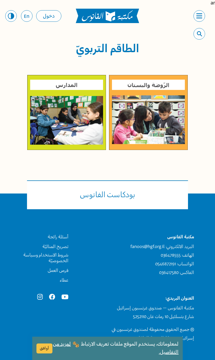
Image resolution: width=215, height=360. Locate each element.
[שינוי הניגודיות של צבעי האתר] (11, 16)
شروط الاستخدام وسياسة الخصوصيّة (45, 258)
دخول (49, 16)
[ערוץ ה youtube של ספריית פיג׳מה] (64, 297)
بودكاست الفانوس (107, 195)
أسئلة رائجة (58, 237)
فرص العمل (58, 270)
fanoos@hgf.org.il (147, 247)
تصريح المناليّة (55, 247)
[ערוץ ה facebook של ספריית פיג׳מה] (52, 297)
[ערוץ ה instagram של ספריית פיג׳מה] (40, 297)
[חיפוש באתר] (199, 34)
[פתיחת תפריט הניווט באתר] (199, 16)
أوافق (44, 348)
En (26, 16)
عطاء (64, 280)
